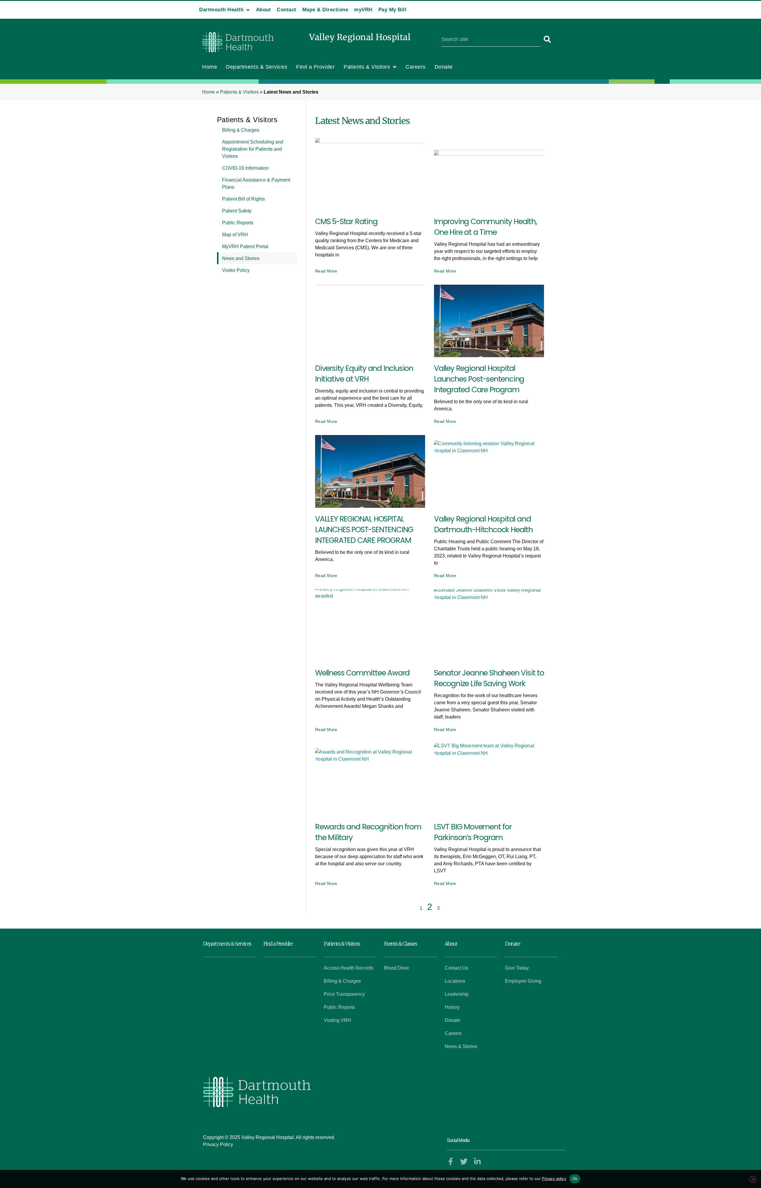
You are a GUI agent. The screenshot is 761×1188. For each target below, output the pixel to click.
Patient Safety (236, 210)
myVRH (363, 9)
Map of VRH (235, 234)
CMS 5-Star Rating (346, 221)
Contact (286, 9)
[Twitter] (464, 1161)
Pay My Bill (392, 9)
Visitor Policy (236, 270)
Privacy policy (554, 1178)
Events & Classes (400, 943)
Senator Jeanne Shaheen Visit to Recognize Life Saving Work (489, 678)
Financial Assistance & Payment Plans (256, 183)
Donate (444, 67)
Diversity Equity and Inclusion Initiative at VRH (364, 373)
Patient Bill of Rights (243, 198)
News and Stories (241, 258)
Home (209, 67)
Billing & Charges (240, 130)
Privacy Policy (218, 1144)
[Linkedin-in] (477, 1161)
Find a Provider (315, 67)
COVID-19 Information (245, 168)
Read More (326, 271)
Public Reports (237, 222)
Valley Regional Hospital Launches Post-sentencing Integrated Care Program (479, 379)
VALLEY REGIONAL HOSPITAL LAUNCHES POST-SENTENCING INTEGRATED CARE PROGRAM (364, 530)
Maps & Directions (325, 9)
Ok (575, 1178)
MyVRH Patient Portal (245, 246)
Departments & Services (256, 67)
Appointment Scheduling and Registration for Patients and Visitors (252, 149)
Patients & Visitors (367, 67)
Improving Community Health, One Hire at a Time (485, 226)
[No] (753, 1179)
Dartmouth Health (221, 9)
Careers (415, 67)
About (263, 9)
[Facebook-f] (450, 1161)
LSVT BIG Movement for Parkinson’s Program (473, 832)
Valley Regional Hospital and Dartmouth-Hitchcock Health (483, 524)
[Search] (547, 39)
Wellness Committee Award (362, 673)
